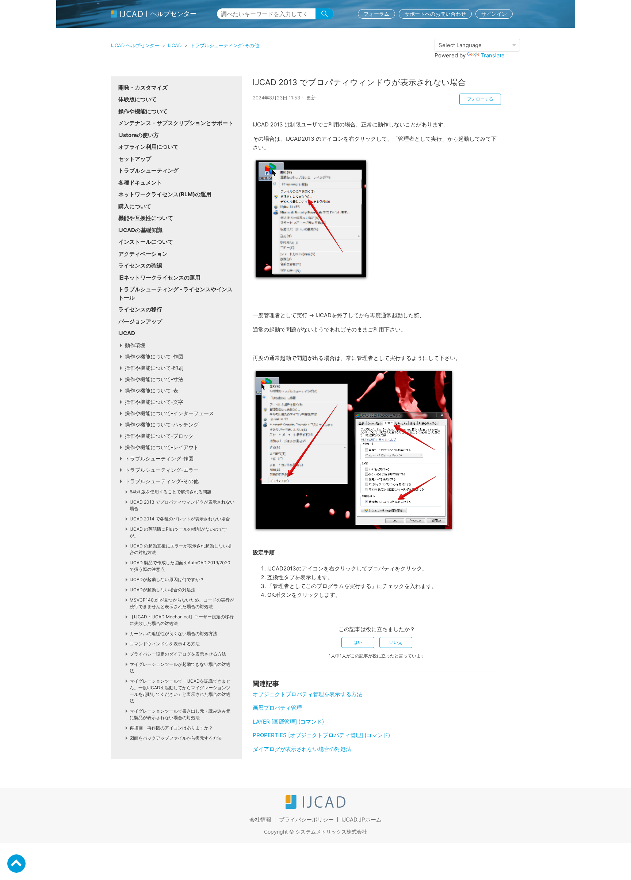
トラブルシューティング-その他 (224, 45)
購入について (134, 206)
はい (357, 642)
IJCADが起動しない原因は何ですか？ (167, 579)
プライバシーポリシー (306, 819)
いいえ (395, 642)
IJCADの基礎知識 (140, 230)
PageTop (16, 863)
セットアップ (134, 158)
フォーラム (376, 14)
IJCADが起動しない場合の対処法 (162, 589)
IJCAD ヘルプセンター (135, 45)
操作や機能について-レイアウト (162, 447)
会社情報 (260, 819)
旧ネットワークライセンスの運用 (159, 277)
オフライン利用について (148, 146)
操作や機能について (143, 111)
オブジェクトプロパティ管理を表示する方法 (307, 694)
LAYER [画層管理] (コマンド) (288, 721)
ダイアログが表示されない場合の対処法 (302, 749)
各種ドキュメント (140, 182)
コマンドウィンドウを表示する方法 (165, 643)
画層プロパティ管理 (277, 707)
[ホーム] (315, 806)
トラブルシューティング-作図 (159, 458)
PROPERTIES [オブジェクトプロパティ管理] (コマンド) (321, 735)
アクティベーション (143, 253)
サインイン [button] (494, 14)
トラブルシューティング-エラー (162, 470)
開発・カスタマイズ (143, 87)
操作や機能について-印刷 (154, 368)
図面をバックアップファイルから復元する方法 (176, 738)
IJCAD (174, 45)
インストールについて (145, 241)
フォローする (480, 99)
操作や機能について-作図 (154, 356)
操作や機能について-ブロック (159, 436)
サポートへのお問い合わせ (435, 14)
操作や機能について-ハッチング (162, 424)
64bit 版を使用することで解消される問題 (170, 491)
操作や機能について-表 (151, 390)
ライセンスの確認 (140, 265)
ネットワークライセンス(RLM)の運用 (164, 194)
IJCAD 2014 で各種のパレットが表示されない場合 (180, 518)
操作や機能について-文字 (154, 402)
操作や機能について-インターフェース (169, 413)
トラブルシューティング (148, 170)
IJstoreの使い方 (138, 135)
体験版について (137, 99)
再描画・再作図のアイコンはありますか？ (171, 728)
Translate (493, 55)
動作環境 (135, 345)
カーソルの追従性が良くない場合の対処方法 (173, 633)
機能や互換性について (145, 218)
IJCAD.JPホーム (361, 819)
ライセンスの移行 (140, 309)
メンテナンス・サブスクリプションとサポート (175, 123)
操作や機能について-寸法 (154, 379)
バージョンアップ (140, 321)
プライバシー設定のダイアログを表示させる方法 (178, 654)
